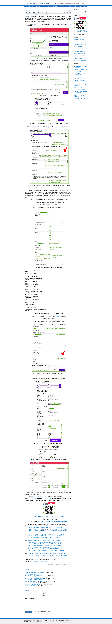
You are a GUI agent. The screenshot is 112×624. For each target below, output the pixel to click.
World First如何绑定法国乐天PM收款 (35, 545)
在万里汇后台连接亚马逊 (33, 553)
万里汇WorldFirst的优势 (79, 30)
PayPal (84, 32)
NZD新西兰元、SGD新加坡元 (34, 530)
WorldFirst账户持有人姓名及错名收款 (56, 550)
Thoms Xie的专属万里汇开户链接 (40, 496)
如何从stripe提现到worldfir (79, 51)
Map (51, 620)
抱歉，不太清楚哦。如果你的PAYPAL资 (82, 58)
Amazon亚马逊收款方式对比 (57, 542)
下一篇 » (69, 10)
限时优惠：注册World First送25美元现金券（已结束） (36, 581)
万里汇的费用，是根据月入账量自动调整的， (83, 44)
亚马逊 (81, 32)
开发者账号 (55, 6)
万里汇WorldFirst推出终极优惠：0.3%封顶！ (37, 535)
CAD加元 (60, 529)
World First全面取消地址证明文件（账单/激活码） (35, 578)
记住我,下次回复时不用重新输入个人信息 (42, 611)
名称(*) (43, 593)
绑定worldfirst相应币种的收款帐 (80, 48)
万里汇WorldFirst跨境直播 (54, 537)
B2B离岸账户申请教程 (58, 527)
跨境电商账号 (38, 6)
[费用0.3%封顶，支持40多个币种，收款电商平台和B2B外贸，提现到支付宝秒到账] (80, 29)
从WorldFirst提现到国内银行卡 (60, 553)
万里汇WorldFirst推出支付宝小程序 (55, 535)
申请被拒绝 (65, 530)
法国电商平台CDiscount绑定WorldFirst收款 (53, 545)
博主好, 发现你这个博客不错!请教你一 (82, 60)
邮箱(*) (43, 595)
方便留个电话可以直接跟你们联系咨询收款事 (83, 41)
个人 (82, 31)
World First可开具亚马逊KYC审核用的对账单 (55, 543)
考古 (35, 620)
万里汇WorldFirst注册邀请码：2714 (40, 3)
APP (85, 6)
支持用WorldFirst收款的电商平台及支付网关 (37, 540)
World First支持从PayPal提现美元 (54, 540)
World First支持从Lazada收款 (56, 547)
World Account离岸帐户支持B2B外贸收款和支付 (37, 550)
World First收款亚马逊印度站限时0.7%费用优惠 (35, 575)
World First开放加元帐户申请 (31, 585)
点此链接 (56, 24)
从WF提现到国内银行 (61, 490)
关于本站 (26, 620)
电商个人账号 (40, 521)
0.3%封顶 (34, 498)
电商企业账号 (47, 521)
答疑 (80, 6)
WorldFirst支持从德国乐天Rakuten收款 (36, 548)
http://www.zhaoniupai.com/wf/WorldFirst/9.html (39, 561)
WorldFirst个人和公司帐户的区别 (47, 525)
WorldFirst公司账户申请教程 (46, 527)
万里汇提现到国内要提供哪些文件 (62, 555)
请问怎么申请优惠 (78, 46)
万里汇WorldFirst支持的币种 (34, 529)
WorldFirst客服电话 (60, 534)
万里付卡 (66, 521)
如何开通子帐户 (58, 530)
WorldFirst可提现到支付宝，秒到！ (47, 555)
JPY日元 (56, 529)
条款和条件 (52, 534)
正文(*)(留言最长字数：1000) (31, 598)
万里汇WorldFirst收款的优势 (34, 525)
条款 (70, 6)
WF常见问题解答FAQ (44, 534)
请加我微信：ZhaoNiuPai (79, 39)
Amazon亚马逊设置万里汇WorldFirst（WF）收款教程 (39, 542)
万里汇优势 (63, 6)
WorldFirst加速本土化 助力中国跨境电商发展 (34, 584)
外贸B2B (85, 31)
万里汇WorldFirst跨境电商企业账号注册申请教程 (35, 572)
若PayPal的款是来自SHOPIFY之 (81, 53)
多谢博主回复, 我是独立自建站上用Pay (82, 55)
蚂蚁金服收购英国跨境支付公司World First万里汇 (38, 537)
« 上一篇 (27, 10)
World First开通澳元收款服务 (31, 582)
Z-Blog (67, 620)
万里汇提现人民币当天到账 (33, 555)
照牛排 (29, 620)
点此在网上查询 (57, 316)
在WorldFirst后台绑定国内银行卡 (46, 553)
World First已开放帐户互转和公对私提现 (33, 579)
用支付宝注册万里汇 (60, 525)
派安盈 (33, 620)
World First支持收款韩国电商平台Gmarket (53, 548)
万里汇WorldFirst (29, 6)
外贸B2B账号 (47, 6)
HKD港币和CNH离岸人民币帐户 (47, 530)
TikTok (77, 32)
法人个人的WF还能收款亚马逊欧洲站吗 (36, 543)
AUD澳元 (65, 529)
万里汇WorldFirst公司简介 (33, 534)
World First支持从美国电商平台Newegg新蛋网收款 (38, 547)
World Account (39, 193)
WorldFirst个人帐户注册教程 (34, 527)
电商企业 (78, 31)
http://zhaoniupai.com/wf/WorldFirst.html (56, 516)
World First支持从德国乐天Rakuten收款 (33, 576)
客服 (75, 6)
